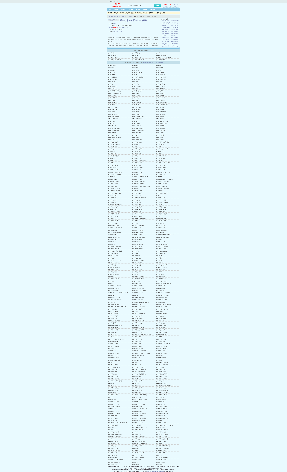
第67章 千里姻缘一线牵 (114, 116)
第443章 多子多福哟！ (137, 406)
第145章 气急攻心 (112, 176)
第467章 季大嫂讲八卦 (137, 425)
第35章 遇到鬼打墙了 (137, 91)
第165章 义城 (159, 190)
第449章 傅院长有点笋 (137, 411)
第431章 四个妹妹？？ (137, 397)
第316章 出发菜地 (112, 309)
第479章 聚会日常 (136, 434)
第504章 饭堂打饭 (160, 453)
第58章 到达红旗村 (112, 109)
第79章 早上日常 (112, 125)
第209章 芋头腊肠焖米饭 (138, 225)
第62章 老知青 (135, 111)
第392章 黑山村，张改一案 (138, 367)
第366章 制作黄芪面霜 (161, 346)
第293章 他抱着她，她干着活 (139, 290)
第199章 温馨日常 (112, 218)
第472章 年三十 (112, 429)
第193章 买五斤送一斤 (113, 214)
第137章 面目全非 (136, 169)
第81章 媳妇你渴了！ (161, 125)
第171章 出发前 (160, 195)
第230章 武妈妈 (136, 241)
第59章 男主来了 (136, 109)
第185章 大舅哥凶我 (137, 207)
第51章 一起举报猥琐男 (161, 102)
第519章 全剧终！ (118, 31)
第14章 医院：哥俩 (136, 74)
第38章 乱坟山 (135, 93)
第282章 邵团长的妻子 (161, 281)
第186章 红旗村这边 (161, 207)
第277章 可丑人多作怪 (113, 279)
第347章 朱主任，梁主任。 (138, 332)
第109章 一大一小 (112, 149)
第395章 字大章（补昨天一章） (139, 369)
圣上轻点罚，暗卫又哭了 (166, 27)
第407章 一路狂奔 (136, 378)
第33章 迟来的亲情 (160, 88)
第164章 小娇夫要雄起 (137, 190)
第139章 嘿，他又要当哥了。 (115, 172)
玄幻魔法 (110, 13)
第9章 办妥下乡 (160, 70)
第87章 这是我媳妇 (160, 130)
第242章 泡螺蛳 (136, 251)
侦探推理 (133, 13)
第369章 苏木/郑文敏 (161, 348)
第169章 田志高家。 (113, 195)
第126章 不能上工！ (161, 160)
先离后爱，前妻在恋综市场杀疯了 (166, 46)
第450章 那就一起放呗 (161, 411)
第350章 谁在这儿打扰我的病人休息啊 (141, 334)
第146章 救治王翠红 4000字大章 (140, 176)
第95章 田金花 (135, 137)
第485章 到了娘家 (136, 439)
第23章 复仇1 (135, 81)
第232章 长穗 (111, 244)
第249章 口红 (159, 255)
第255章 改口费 (160, 260)
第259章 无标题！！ (113, 265)
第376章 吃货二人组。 (113, 355)
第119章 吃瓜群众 (136, 156)
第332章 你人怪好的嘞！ (138, 320)
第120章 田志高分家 (161, 156)
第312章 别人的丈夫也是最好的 (163, 304)
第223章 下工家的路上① (114, 237)
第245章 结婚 (135, 253)
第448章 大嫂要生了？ (113, 411)
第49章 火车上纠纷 (112, 102)
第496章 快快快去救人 (113, 448)
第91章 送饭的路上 (112, 135)
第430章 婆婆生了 (112, 397)
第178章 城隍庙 (112, 202)
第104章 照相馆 (136, 144)
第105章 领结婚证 (160, 144)
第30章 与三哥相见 (160, 86)
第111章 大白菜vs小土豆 (162, 149)
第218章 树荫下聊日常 (137, 232)
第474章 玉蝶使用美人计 (162, 429)
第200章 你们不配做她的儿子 (139, 218)
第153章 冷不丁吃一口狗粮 (162, 181)
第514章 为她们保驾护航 (162, 55)
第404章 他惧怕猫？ (137, 376)
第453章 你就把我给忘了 (162, 413)
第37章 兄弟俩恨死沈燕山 (114, 93)
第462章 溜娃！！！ (161, 420)
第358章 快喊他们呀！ (113, 341)
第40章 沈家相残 (112, 95)
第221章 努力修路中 (137, 234)
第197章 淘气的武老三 (137, 216)
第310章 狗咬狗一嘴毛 (113, 304)
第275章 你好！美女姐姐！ (138, 276)
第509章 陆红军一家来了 (138, 60)
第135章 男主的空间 (161, 167)
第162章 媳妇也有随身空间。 (163, 188)
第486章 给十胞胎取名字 (162, 439)
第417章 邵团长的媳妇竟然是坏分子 (165, 385)
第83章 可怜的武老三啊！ (138, 128)
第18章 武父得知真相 (161, 77)
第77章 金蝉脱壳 (136, 123)
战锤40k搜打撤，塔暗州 (166, 37)
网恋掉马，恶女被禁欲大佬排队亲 (175, 27)
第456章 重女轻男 (160, 415)
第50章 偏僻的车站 (136, 102)
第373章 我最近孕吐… (113, 353)
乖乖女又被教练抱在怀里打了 (166, 20)
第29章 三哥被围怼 (136, 86)
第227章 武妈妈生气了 (137, 239)
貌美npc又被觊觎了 (166, 44)
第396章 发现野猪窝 (161, 369)
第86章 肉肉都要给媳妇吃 (138, 130)
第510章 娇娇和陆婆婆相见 (114, 60)
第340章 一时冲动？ (113, 327)
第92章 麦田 (135, 135)
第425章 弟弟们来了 (137, 392)
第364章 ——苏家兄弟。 (114, 346)
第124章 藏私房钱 (112, 160)
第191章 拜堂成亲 (136, 211)
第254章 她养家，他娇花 (138, 260)
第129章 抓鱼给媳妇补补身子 (163, 163)
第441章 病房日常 (160, 404)
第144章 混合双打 (160, 174)
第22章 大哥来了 (112, 81)
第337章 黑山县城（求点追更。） (116, 325)
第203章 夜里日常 (136, 221)
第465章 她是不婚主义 (161, 422)
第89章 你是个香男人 (137, 132)
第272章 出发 (135, 274)
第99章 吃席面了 (160, 139)
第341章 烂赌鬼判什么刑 (138, 327)
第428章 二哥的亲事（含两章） (139, 395)
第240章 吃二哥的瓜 (161, 248)
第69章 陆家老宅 (160, 116)
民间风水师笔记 (174, 33)
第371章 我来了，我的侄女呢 (139, 350)
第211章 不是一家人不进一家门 (115, 227)
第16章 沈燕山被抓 (112, 77)
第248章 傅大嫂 (136, 255)
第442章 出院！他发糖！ (114, 406)
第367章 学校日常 (112, 348)
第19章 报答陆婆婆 (112, 79)
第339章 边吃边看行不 (161, 325)
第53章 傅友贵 (135, 105)
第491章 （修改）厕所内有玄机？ (140, 443)
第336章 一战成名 (160, 323)
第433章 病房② (112, 399)
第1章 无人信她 (112, 65)
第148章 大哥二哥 (112, 179)
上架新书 (130, 9)
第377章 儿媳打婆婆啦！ (138, 355)
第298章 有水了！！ (113, 295)
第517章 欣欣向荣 (160, 53)
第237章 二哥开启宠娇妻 (162, 246)
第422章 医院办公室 (137, 390)
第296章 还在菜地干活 (137, 292)
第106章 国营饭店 (112, 146)
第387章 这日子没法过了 (162, 362)
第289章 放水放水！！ (113, 288)
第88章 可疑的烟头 (112, 132)
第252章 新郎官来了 (161, 258)
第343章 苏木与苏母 (113, 330)
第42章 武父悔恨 (160, 95)
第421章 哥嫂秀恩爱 (113, 390)
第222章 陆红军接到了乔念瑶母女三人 (165, 234)
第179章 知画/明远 (136, 202)
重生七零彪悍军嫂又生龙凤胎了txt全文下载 (153, 62)
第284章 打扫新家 (136, 283)
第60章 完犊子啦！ (160, 109)
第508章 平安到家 (160, 60)
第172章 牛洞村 (112, 197)
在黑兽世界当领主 (166, 23)
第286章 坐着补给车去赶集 (114, 285)
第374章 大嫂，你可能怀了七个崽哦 (141, 353)
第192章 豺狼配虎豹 (161, 211)
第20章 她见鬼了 (136, 79)
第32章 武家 (135, 88)
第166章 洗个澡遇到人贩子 (114, 193)
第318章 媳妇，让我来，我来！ (163, 309)
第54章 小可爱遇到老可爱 (162, 105)
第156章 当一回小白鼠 (161, 183)
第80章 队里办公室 (136, 125)
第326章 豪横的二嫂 (137, 316)
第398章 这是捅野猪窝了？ (138, 371)
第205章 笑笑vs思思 (113, 223)
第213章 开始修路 (160, 227)
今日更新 (123, 9)
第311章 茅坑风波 (136, 304)
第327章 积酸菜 (160, 316)
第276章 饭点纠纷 (160, 276)
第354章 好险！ (160, 337)
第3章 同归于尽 (160, 65)
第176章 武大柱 (136, 200)
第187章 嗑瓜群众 (112, 209)
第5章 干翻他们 (136, 67)
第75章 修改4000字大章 (162, 121)
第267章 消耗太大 (160, 269)
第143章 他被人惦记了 (137, 174)
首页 (110, 9)
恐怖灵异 (151, 13)
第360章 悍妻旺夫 (160, 341)
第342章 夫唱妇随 (160, 327)
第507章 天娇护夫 (160, 455)
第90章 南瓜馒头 (160, 132)
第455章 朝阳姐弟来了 (137, 415)
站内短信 (176, 4)
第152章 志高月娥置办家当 (138, 181)
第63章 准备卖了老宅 (161, 111)
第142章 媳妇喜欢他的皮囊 (114, 174)
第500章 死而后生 (136, 450)
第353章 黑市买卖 (136, 337)
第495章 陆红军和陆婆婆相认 (163, 446)
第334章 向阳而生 (112, 323)
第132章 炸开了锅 (160, 165)
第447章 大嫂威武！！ (161, 408)
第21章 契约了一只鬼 (161, 79)
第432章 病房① (160, 397)
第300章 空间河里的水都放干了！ (164, 295)
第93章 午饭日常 (160, 135)
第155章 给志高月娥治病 (138, 183)
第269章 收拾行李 (136, 272)
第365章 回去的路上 (137, 346)
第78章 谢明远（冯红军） (162, 123)
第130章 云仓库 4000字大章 (115, 165)
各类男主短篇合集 (175, 20)
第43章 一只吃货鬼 (112, 98)
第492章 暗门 (159, 443)
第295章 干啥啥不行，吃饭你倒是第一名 (118, 292)
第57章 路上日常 (160, 107)
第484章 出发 (111, 439)
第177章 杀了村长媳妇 (161, 200)
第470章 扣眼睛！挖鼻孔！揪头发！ (141, 427)
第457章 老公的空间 (113, 418)
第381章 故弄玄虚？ (161, 357)
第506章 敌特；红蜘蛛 (137, 455)
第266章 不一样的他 (137, 269)
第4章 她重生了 (112, 67)
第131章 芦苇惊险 (136, 165)
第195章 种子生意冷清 (161, 214)
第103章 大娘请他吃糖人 (114, 144)
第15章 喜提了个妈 (160, 74)
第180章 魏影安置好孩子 (162, 202)
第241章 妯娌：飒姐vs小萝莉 (115, 251)
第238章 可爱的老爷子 (113, 248)
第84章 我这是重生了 (161, 128)
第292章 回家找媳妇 (113, 290)
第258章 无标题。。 (161, 262)
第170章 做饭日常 (136, 195)
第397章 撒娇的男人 (113, 371)
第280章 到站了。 (112, 281)
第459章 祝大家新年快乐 (162, 418)
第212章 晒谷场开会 (137, 227)
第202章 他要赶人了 (113, 221)
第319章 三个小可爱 (113, 311)
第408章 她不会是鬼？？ (162, 378)
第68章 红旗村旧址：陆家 (138, 116)
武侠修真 (116, 13)
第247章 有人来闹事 (113, 255)
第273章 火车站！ (160, 274)
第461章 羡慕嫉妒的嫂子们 (138, 420)
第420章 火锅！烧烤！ (161, 388)
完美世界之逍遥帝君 (175, 39)
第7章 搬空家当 (112, 70)
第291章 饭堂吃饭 (160, 288)
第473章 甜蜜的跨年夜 (137, 429)
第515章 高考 (135, 55)
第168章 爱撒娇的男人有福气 (163, 193)
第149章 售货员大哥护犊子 (138, 179)
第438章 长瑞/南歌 (160, 401)
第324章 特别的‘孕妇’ (161, 313)
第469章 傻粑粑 (112, 427)
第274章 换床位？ (112, 276)
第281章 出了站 (136, 281)
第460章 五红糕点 (112, 420)
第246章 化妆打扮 (160, 253)
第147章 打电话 (160, 176)
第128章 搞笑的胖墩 (137, 163)
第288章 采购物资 (160, 285)
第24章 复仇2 (159, 81)
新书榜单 (152, 9)
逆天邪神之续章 (174, 31)
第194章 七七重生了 (137, 214)
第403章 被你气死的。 (113, 376)
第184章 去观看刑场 (113, 207)
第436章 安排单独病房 (113, 401)
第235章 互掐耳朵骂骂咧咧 (114, 246)
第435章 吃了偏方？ (161, 399)
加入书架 (120, 27)
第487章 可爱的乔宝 (113, 441)
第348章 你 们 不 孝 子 (161, 332)
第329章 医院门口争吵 (137, 318)
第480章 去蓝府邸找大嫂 (162, 434)
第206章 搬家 (135, 223)
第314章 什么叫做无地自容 (138, 306)
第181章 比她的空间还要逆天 (115, 204)
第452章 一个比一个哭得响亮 (139, 413)
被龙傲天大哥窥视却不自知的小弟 (175, 41)
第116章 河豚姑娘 (136, 153)
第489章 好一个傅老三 (161, 441)
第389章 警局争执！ (137, 364)
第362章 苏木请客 (136, 343)
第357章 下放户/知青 (161, 339)
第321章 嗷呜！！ (160, 311)
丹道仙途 (164, 25)
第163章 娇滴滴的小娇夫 (114, 190)
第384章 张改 (159, 360)
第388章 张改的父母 (113, 364)
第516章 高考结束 (112, 55)
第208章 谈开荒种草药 (113, 225)
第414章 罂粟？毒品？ (161, 383)
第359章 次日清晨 (136, 341)
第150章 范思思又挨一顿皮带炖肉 (164, 179)
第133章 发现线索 (112, 167)
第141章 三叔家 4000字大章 (163, 172)
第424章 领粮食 (112, 392)
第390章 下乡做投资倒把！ (162, 364)
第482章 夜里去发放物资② (138, 436)
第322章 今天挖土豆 (113, 313)
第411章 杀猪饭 (160, 381)
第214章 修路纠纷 (112, 230)
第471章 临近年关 (160, 427)
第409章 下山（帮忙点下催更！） (116, 381)
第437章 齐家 (135, 401)
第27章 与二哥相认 (160, 84)
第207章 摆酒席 (160, 223)
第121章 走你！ (112, 158)
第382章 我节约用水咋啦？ (114, 360)
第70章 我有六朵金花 (113, 118)
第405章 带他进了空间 (161, 376)
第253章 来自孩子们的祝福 (114, 260)
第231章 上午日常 (160, 241)
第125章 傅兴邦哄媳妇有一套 (139, 160)
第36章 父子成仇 (160, 91)
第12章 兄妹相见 (160, 72)
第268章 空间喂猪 (112, 272)
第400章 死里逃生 (112, 374)
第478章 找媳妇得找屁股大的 (115, 434)
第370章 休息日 (112, 350)
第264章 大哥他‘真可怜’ (162, 267)
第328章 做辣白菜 (112, 318)
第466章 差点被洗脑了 (113, 425)
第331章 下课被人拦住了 (114, 320)
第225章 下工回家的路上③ (162, 237)
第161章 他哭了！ (136, 188)
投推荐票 (125, 27)
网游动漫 (139, 13)
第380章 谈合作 (136, 357)
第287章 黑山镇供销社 (137, 285)
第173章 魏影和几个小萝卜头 (139, 197)
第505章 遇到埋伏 (112, 455)
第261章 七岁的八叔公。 (162, 265)
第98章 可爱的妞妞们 (137, 139)
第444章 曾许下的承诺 (161, 406)
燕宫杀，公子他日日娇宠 (175, 29)
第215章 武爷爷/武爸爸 (137, 230)
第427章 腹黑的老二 (113, 395)
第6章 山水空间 (160, 67)
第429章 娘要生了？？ (161, 395)
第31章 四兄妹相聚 (112, 88)
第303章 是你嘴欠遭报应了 (162, 297)
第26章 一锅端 (135, 84)
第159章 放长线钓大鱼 (161, 186)
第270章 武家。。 (160, 272)
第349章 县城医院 (112, 334)
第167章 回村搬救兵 (137, 193)
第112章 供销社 (112, 151)
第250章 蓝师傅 (112, 258)
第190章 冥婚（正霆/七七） (115, 211)
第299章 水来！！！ (137, 295)
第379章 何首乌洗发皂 (113, 357)
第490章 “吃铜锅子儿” (113, 443)
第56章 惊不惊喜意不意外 (138, 107)
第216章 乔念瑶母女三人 (162, 230)
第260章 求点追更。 (137, 265)
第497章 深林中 (136, 448)
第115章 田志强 (112, 153)
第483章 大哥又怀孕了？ (162, 436)
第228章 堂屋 (159, 239)
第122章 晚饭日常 (136, 158)
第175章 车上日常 (112, 200)
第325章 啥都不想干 (113, 316)
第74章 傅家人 (135, 121)
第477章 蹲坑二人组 (161, 432)
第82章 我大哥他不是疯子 (114, 128)
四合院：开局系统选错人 (175, 46)
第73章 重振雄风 (112, 121)
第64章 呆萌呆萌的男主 (114, 114)
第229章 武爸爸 (112, 241)
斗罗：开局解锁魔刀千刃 (175, 23)
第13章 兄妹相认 (112, 74)
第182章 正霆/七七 (136, 204)
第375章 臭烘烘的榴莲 (161, 353)
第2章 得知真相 (136, 65)
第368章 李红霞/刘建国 (137, 348)
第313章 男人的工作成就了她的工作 (117, 306)
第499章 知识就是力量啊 (114, 450)
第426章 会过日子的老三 (162, 392)
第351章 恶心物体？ (161, 334)
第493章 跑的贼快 (112, 446)
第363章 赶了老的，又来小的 (163, 343)
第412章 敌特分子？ (113, 383)
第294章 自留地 (160, 290)
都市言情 (122, 13)
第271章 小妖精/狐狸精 (113, 274)
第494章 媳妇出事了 (137, 446)
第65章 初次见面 (136, 114)
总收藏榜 (145, 9)
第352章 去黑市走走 (113, 337)
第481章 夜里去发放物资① (114, 436)
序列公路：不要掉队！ (175, 37)
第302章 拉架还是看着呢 (138, 297)
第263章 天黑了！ (136, 267)
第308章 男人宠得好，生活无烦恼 (140, 302)
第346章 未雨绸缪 (112, 332)
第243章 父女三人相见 (161, 251)
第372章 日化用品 (160, 350)
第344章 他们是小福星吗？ (138, 330)
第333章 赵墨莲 (160, 320)
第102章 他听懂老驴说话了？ (163, 142)
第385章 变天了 (112, 362)
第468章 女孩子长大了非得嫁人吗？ (165, 425)
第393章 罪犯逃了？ (161, 367)
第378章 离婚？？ (160, 355)
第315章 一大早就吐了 (161, 306)
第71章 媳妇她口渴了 (137, 118)
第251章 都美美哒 (136, 258)
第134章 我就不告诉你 (137, 167)
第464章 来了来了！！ (137, 422)
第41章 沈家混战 (136, 95)
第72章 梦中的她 (160, 118)
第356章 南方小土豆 (137, 339)
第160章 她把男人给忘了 (114, 188)
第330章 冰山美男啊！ (161, 318)
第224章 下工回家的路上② (138, 237)
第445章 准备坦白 (112, 408)
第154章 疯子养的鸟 (113, 183)
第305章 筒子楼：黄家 (137, 299)
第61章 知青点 (111, 111)
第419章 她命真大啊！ (137, 388)
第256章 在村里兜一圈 (113, 262)
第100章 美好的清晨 (113, 142)
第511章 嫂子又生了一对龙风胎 (163, 57)
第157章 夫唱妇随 (112, 186)
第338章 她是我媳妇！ (137, 325)
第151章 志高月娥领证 (113, 181)
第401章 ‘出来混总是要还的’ (139, 374)
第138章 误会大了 (160, 169)
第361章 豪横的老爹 (113, 343)
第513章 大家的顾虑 (113, 57)
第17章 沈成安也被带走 (138, 77)
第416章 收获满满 (136, 385)
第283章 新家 (111, 283)
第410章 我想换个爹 (137, 381)
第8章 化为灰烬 (136, 70)
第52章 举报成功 (112, 105)
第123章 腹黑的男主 (161, 158)
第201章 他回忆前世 (161, 218)
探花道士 (164, 35)
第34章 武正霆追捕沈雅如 (114, 91)
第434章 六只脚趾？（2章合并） (140, 399)
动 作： (111, 27)
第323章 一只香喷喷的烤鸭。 (139, 313)
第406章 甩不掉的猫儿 (113, 378)
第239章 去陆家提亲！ (137, 248)
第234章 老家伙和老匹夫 (162, 244)
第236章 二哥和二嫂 (137, 246)
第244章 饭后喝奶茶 (113, 253)
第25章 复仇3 (111, 84)
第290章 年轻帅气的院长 (138, 288)
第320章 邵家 (135, 311)
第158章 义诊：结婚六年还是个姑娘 (141, 186)
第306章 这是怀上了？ (161, 299)
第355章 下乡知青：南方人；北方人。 (117, 339)
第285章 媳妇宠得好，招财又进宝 (164, 283)
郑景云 (114, 23)
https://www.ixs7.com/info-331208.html (155, 471)
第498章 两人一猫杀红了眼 (162, 448)
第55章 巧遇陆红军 (112, 107)
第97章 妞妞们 (111, 139)
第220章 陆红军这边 (113, 234)
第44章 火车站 (135, 98)
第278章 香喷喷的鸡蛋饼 (138, 279)
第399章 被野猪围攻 (161, 371)
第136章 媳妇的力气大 (113, 169)
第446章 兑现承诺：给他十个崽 (139, 408)
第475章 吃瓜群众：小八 (114, 432)
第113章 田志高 (136, 151)
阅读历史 (116, 9)
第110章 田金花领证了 (137, 149)
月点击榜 (138, 9)
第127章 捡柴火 (112, 163)
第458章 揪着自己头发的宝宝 (139, 418)
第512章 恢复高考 (136, 57)
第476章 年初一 (136, 432)
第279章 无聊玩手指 (161, 279)
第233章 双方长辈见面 (137, 244)
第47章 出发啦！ (136, 100)
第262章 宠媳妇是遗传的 (114, 267)
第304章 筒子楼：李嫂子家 (114, 299)
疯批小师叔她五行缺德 (166, 29)
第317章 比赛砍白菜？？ (138, 309)
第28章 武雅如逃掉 (112, 86)
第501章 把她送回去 (161, 450)
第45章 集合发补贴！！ (161, 98)
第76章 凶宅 (111, 123)
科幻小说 (145, 13)
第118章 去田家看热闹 (113, 156)
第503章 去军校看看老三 (138, 453)
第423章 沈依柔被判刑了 (162, 390)
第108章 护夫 (159, 146)
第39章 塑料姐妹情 (160, 93)
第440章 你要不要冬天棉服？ (139, 404)
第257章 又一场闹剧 (137, 262)
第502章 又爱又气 (112, 453)
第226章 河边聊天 (112, 239)
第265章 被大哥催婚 (113, 269)
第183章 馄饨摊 (160, 204)
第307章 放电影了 (112, 302)
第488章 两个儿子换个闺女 (138, 441)
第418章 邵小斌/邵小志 (113, 388)
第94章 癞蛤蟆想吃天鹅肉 (114, 137)
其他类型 (162, 13)
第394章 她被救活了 (113, 369)
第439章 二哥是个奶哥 (113, 404)
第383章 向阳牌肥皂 (137, 360)
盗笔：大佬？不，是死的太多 (175, 25)
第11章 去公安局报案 (137, 72)
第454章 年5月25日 (112, 415)
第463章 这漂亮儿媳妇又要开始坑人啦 (117, 422)
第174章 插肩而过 (160, 197)
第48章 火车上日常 (160, 100)
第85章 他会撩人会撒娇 (114, 130)
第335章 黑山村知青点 (137, 323)
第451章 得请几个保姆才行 (114, 413)
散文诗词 (157, 13)
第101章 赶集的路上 (137, 142)
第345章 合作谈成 (160, 330)
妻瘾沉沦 (173, 35)
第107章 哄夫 (135, 146)
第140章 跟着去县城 (137, 172)
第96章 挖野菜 (159, 137)
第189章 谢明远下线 (161, 209)
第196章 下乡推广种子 (113, 216)
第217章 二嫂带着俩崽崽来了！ (115, 232)
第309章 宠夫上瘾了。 (161, 302)
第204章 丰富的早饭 (161, 221)
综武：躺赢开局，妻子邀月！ (166, 31)
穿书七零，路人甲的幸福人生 (166, 41)
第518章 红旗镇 (136, 53)
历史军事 (127, 13)
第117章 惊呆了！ (160, 153)
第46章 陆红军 (111, 100)
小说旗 (116, 4)
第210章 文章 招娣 (160, 225)
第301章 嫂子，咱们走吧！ (114, 297)
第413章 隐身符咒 (136, 383)
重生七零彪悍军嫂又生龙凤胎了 (125, 16)
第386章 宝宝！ (136, 362)
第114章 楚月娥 (160, 151)
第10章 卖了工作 (112, 72)
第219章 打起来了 (160, 232)
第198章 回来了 (160, 216)
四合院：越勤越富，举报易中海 (166, 39)
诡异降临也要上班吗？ (175, 44)
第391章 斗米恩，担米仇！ (114, 367)
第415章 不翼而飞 (112, 385)
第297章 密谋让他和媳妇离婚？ (163, 292)
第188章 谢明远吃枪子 (137, 209)
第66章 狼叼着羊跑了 (161, 114)
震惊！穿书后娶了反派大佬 (166, 33)
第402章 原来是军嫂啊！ (162, 374)
